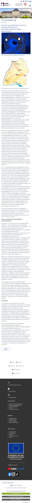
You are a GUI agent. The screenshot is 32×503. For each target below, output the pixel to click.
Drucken (13, 362)
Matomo (23, 491)
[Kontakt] (24, 1)
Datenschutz (12, 365)
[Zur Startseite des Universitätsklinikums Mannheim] (7, 4)
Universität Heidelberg (13, 409)
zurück (6, 349)
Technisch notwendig (17, 485)
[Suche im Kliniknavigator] (28, 1)
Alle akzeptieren (16, 493)
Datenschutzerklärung (16, 491)
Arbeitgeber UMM (12, 418)
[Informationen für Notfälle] (21, 1)
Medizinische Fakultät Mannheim (16, 403)
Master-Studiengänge (13, 406)
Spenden (11, 437)
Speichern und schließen (16, 499)
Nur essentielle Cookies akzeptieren (16, 496)
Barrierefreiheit (21, 365)
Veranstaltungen (12, 433)
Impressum (20, 362)
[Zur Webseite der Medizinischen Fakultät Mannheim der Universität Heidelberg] (20, 4)
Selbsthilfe (11, 434)
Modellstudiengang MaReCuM (15, 405)
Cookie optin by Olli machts (26, 502)
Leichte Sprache (17, 373)
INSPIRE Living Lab (12, 419)
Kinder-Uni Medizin (13, 421)
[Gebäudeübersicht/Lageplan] (26, 1)
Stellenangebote (12, 431)
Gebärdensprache (16, 369)
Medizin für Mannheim (13, 422)
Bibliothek (11, 407)
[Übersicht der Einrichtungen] (30, 1)
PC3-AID (12, 111)
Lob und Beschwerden (13, 435)
